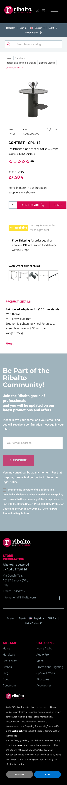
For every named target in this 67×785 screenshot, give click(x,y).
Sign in (23, 28)
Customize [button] (19, 774)
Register (10, 28)
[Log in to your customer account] (37, 10)
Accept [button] (47, 774)
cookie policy (18, 731)
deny (19, 745)
